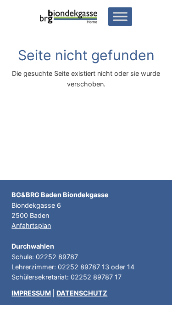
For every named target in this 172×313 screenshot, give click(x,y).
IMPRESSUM (31, 293)
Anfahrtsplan (31, 225)
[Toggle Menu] (120, 16)
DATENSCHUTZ (81, 293)
